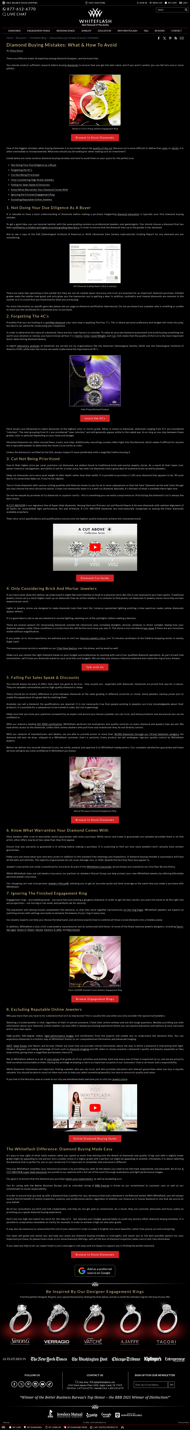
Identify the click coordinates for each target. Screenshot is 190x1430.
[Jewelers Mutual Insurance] (69, 1416)
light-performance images (59, 1035)
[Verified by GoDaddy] (128, 1416)
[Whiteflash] (95, 17)
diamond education (128, 214)
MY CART (172, 3)
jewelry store (119, 1079)
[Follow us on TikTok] (50, 1386)
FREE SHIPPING (22, 3)
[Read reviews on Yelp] (91, 1416)
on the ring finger (133, 909)
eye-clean (148, 628)
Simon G (21, 929)
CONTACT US (95, 1375)
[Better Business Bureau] (50, 1416)
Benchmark (73, 929)
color (165, 148)
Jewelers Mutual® (58, 883)
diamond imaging (79, 1049)
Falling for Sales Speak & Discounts (30, 184)
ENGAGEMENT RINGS (38, 30)
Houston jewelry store (92, 638)
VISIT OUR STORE (96, 3)
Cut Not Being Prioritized (25, 174)
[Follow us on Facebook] (14, 1386)
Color (86, 335)
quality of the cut (102, 148)
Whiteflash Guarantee (99, 866)
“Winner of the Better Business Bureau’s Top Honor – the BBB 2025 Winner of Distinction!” (95, 1397)
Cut (114, 335)
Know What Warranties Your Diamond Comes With (39, 189)
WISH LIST (158, 3)
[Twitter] (164, 38)
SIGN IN (143, 3)
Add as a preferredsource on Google (99, 1271)
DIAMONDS (14, 30)
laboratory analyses (28, 345)
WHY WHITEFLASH (127, 30)
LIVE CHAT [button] (17, 14)
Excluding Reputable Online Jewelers (31, 199)
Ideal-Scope (20, 1045)
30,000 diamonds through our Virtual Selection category (146, 734)
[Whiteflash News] (176, 38)
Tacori (179, 926)
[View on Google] (106, 1416)
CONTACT (176, 30)
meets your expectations (79, 1178)
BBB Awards (102, 1185)
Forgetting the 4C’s (21, 169)
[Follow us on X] (21, 1386)
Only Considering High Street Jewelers (32, 179)
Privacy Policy (183, 1422)
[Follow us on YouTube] (43, 1386)
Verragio (11, 929)
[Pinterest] (170, 38)
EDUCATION (104, 30)
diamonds (72, 65)
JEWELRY (86, 30)
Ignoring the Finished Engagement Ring (33, 194)
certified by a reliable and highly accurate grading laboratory (45, 227)
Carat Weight (98, 335)
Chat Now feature (67, 648)
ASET (9, 1045)
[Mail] (182, 38)
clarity (174, 148)
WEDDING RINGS (65, 30)
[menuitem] (14, 31)
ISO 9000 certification (49, 724)
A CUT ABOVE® (15, 505)
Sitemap (6, 1422)
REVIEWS (160, 30)
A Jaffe (57, 929)
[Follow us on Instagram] (35, 1386)
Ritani (30, 929)
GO (171, 1384)
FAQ (146, 30)
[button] (4, 14)
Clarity (78, 335)
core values (53, 1059)
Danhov (48, 929)
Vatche (39, 929)
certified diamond (55, 322)
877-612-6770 (21, 9)
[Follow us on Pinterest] (28, 1386)
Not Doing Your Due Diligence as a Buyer (33, 164)
